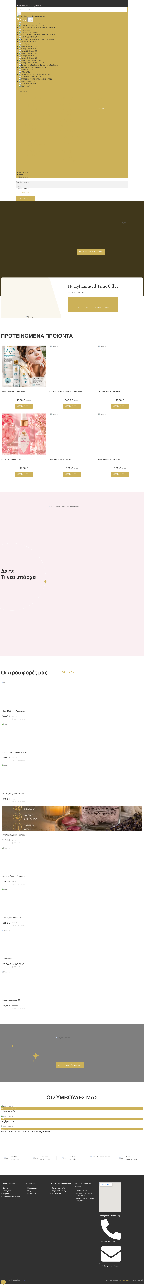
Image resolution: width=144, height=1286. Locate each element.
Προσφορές (70, 136)
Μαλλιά (66, 98)
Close (18, 186)
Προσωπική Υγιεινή (70, 112)
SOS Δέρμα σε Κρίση (73, 122)
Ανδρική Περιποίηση (35, 142)
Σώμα (65, 104)
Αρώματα (70, 150)
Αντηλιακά (69, 130)
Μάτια (30, 134)
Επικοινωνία (23, 177)
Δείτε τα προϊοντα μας (90, 252)
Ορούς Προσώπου (35, 106)
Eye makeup (6, 1129)
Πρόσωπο (33, 97)
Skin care (5, 1108)
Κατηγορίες (23, 91)
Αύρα (65, 143)
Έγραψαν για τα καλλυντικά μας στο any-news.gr (26, 1131)
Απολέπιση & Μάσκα (37, 126)
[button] (24, 406)
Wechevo (23, 1280)
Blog (21, 175)
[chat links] (3, 1282)
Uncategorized (16, 1108)
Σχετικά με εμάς (24, 172)
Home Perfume (71, 158)
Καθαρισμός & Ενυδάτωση (38, 116)
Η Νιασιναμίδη (8, 1111)
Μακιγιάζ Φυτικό (33, 152)
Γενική (3, 1119)
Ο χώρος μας (7, 1121)
